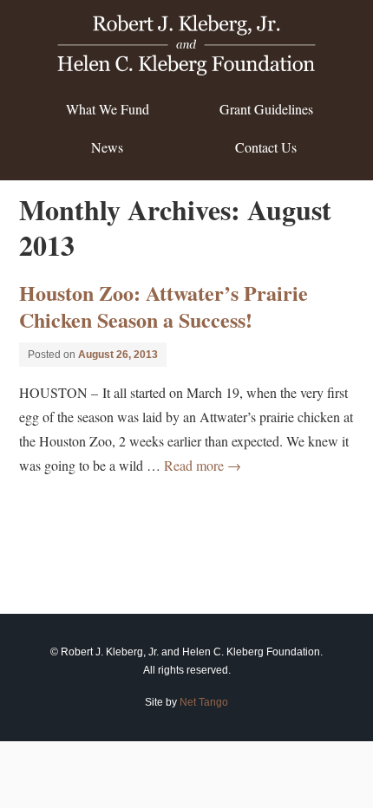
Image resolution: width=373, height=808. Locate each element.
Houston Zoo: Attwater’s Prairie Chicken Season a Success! (163, 306)
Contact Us (266, 147)
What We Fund (107, 109)
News (107, 147)
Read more (202, 465)
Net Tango (204, 702)
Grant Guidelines (266, 109)
